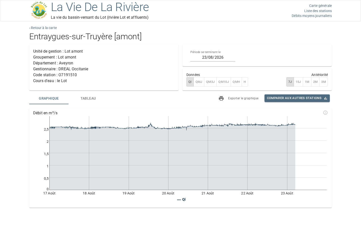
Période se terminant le (205, 52)
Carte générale (320, 6)
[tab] (49, 98)
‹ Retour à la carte (43, 28)
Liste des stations (318, 11)
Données (193, 75)
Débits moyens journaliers (312, 16)
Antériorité (319, 75)
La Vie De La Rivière (100, 7)
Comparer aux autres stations (294, 98)
